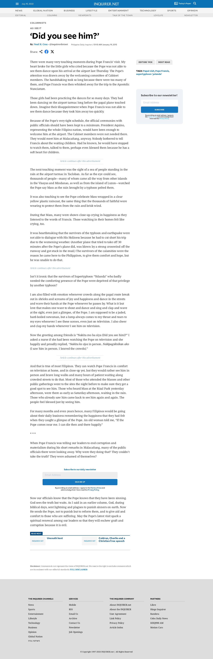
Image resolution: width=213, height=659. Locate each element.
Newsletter (74, 627)
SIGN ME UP (80, 482)
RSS (71, 609)
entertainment (118, 10)
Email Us (73, 613)
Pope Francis (162, 70)
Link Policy (115, 618)
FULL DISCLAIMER (78, 569)
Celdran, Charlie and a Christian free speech (112, 539)
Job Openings (76, 631)
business (69, 10)
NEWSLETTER (191, 15)
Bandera (154, 613)
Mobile (72, 604)
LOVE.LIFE (158, 15)
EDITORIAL (20, 15)
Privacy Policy (93, 490)
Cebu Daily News (159, 618)
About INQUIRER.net (120, 604)
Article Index (116, 627)
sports (171, 10)
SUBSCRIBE (160, 109)
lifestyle (91, 10)
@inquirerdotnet (58, 44)
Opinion (32, 631)
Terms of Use (96, 488)
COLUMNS (52, 15)
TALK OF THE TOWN (122, 15)
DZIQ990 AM (156, 622)
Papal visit (148, 70)
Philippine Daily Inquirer (81, 44)
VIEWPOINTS (84, 15)
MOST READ (164, 62)
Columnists (38, 22)
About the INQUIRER (120, 609)
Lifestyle (32, 618)
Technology (34, 622)
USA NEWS (34, 640)
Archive (73, 618)
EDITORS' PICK (145, 62)
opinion (192, 10)
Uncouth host (55, 538)
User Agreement (118, 613)
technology (148, 10)
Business (32, 627)
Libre (153, 604)
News (18, 10)
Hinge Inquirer (158, 609)
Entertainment (35, 613)
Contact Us (74, 622)
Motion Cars (156, 627)
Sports (31, 609)
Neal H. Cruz (41, 44)
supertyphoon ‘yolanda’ (149, 74)
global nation (43, 10)
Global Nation (35, 636)
